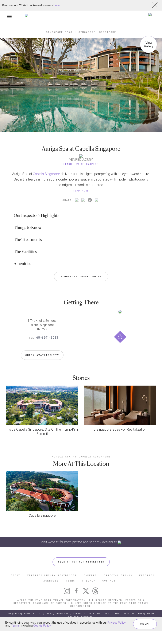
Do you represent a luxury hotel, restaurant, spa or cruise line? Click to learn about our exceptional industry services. (81, 615)
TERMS (70, 580)
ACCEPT (145, 624)
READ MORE (81, 190)
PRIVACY (88, 580)
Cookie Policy (42, 625)
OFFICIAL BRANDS (118, 575)
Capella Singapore (46, 174)
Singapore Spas (59, 32)
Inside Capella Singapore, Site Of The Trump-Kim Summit (42, 431)
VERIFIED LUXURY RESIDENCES (52, 575)
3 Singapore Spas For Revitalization (120, 429)
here (57, 5)
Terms (15, 625)
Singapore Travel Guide (81, 276)
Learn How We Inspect (81, 164)
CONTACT (109, 580)
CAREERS (90, 575)
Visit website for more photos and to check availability (79, 542)
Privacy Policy (117, 622)
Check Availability (42, 355)
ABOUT (15, 575)
